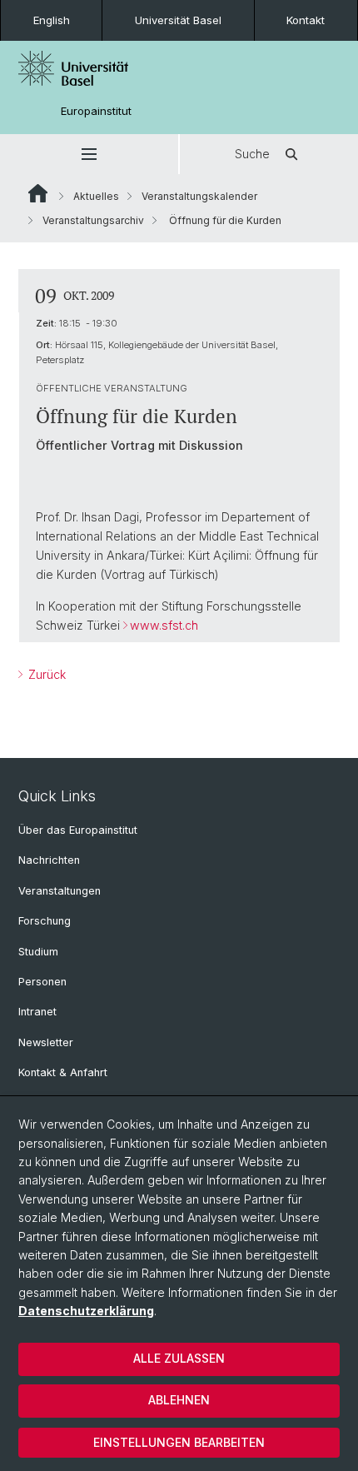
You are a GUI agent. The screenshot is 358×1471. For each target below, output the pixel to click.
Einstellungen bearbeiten (179, 1442)
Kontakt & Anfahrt (62, 1072)
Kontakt (305, 20)
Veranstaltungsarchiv (93, 220)
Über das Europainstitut (77, 830)
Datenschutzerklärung (86, 1311)
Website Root (37, 193)
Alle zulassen (179, 1358)
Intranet (37, 1011)
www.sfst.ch (164, 625)
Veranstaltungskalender (199, 196)
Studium (38, 951)
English (51, 20)
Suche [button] (252, 154)
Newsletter (45, 1042)
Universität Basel (178, 20)
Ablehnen (179, 1400)
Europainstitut (96, 111)
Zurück (45, 674)
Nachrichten (49, 860)
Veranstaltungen (59, 891)
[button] (89, 154)
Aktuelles (96, 196)
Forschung (44, 921)
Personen (42, 981)
